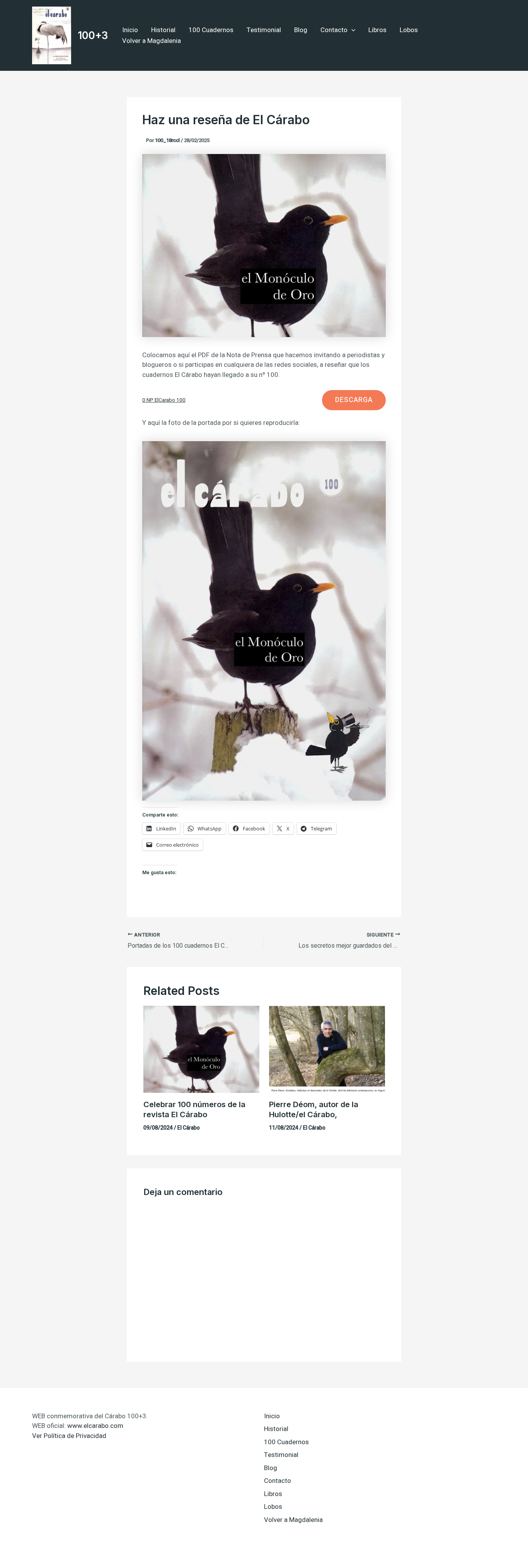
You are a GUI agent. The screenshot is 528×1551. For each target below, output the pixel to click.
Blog (300, 30)
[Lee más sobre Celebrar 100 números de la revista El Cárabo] (201, 1049)
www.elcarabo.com (95, 1426)
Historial (163, 30)
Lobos (409, 30)
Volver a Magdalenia (151, 41)
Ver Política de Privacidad (69, 1436)
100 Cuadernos (211, 30)
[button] (351, 30)
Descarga (354, 400)
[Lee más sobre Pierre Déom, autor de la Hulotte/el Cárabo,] (327, 1049)
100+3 (93, 35)
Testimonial (264, 30)
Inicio (130, 30)
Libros (377, 30)
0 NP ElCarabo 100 (164, 400)
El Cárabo (188, 1128)
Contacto (333, 30)
